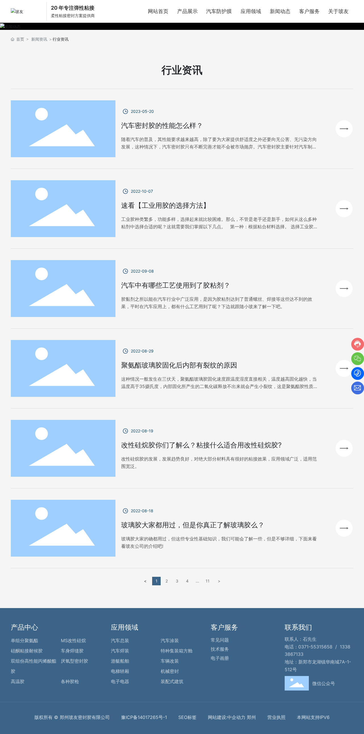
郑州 (251, 717)
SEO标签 (187, 717)
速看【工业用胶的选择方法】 (165, 205)
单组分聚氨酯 (24, 640)
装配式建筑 (172, 681)
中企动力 (236, 717)
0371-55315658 (315, 647)
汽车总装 (120, 640)
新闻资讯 (39, 39)
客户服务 (224, 627)
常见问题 (220, 640)
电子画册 (220, 658)
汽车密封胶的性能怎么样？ (162, 125)
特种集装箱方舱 (177, 651)
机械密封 (170, 671)
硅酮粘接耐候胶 (27, 651)
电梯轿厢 (120, 671)
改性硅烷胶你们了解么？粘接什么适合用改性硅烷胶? (201, 445)
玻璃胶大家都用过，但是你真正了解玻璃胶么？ (192, 525)
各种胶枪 (70, 681)
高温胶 (17, 681)
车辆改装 (170, 661)
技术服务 (220, 649)
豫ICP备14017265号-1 (144, 717)
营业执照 (276, 717)
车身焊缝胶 (72, 651)
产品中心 (24, 627)
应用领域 (124, 627)
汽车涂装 (170, 640)
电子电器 (120, 681)
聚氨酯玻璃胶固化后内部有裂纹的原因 (179, 365)
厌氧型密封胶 (74, 661)
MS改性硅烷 (73, 640)
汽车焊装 (120, 651)
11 (208, 581)
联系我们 (298, 627)
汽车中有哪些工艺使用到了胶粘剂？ (175, 285)
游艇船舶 (120, 661)
